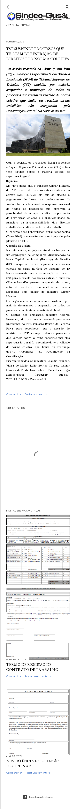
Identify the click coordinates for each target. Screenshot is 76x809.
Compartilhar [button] (14, 394)
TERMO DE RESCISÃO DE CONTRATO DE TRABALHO (32, 667)
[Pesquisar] (67, 6)
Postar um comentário (37, 676)
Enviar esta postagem (37, 394)
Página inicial (19, 25)
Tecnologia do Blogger (41, 796)
